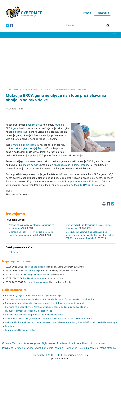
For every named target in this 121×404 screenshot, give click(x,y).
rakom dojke (35, 124)
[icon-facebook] (11, 25)
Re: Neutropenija (32, 270)
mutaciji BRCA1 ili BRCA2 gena (88, 184)
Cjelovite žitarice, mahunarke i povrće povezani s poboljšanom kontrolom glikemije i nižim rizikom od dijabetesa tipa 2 (61, 322)
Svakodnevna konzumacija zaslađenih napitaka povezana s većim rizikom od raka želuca (48, 318)
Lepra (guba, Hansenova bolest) (20, 330)
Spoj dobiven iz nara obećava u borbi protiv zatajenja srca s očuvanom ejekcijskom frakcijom (50, 299)
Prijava (87, 12)
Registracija (102, 12)
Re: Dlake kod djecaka (34, 266)
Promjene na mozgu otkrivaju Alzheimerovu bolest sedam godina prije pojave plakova (46, 307)
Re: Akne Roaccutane (33, 278)
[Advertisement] (60, 60)
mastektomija (30, 164)
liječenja (17, 131)
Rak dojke (13, 252)
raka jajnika (35, 148)
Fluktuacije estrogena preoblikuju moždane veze (28, 310)
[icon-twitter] (7, 25)
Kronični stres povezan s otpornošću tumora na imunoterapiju (34, 314)
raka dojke (21, 148)
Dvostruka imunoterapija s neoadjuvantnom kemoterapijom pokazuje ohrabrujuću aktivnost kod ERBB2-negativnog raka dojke (90, 235)
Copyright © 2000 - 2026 (48, 354)
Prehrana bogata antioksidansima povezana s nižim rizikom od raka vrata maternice (45, 303)
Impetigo (9, 326)
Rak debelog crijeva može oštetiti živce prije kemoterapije (33, 295)
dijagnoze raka (62, 164)
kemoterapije (80, 164)
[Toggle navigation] (115, 35)
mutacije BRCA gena (24, 144)
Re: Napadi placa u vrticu (36, 282)
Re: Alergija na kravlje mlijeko (38, 274)
